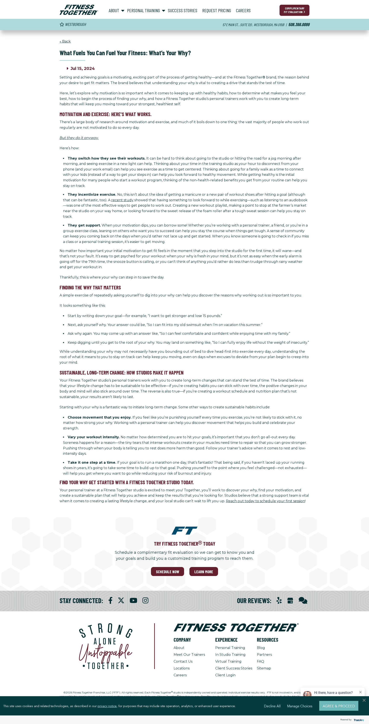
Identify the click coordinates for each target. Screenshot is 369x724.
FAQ (260, 661)
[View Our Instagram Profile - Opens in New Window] (145, 600)
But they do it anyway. (79, 138)
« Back (65, 41)
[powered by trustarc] (358, 720)
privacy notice (107, 706)
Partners (264, 655)
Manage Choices (299, 705)
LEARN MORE (203, 571)
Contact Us (183, 661)
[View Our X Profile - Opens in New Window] (121, 600)
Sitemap (264, 668)
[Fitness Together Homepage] (79, 10)
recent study (122, 200)
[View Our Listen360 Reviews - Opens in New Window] (303, 600)
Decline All (272, 705)
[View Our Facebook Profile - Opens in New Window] (110, 600)
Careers (180, 675)
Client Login (225, 675)
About (179, 648)
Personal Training (230, 648)
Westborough (75, 24)
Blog (261, 648)
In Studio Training (230, 655)
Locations (182, 668)
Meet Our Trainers (189, 655)
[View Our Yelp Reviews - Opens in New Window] (279, 600)
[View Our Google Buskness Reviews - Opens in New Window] (290, 601)
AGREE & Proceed (339, 705)
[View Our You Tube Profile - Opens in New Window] (133, 600)
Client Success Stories (233, 668)
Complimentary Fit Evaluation (294, 10)
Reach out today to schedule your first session (265, 501)
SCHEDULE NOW (167, 571)
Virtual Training (228, 661)
